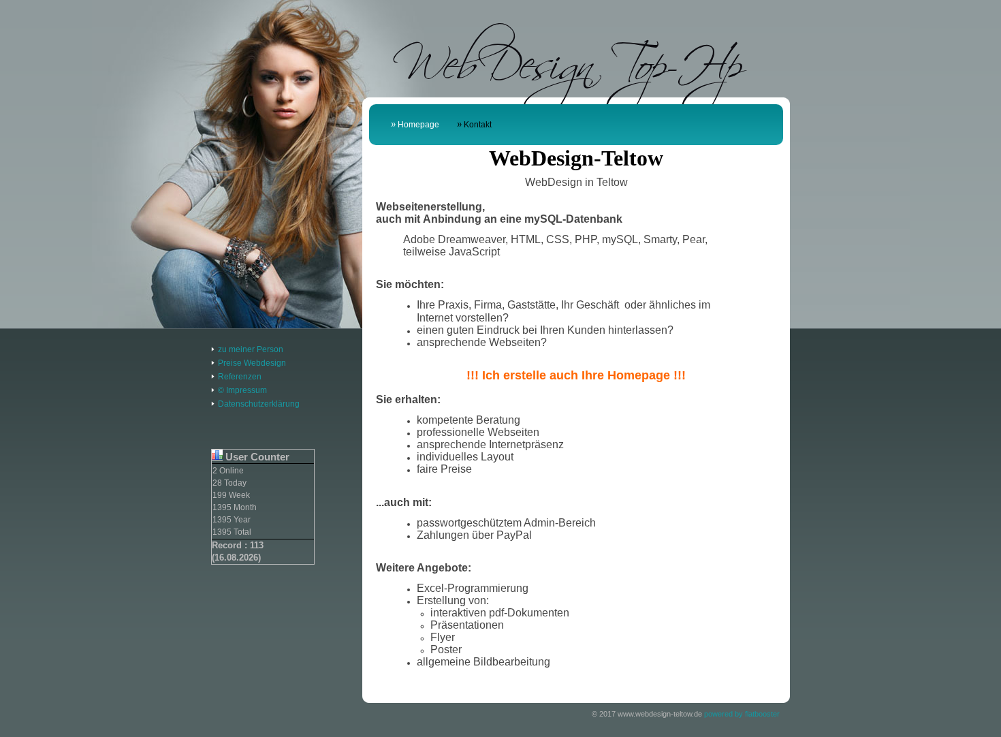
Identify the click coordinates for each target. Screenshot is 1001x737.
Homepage (418, 124)
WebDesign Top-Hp (567, 56)
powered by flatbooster (742, 714)
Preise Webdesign (252, 363)
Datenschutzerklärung (259, 404)
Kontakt (478, 124)
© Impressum (242, 390)
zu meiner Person (250, 349)
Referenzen (239, 376)
